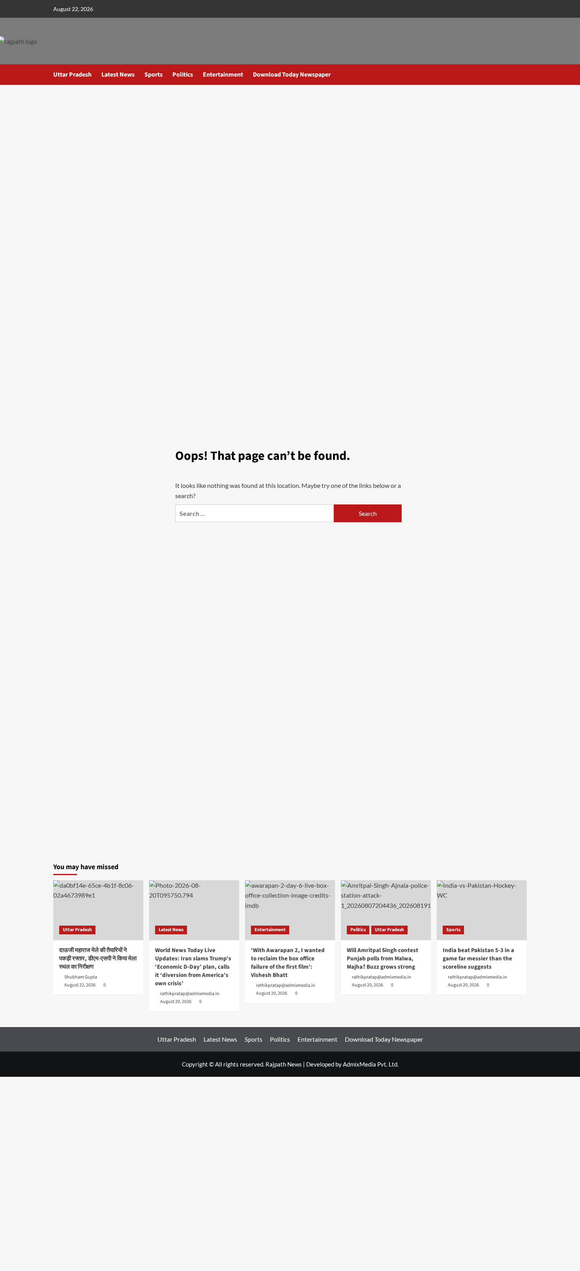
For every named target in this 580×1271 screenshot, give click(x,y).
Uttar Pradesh (72, 74)
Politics (182, 74)
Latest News (118, 74)
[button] (522, 74)
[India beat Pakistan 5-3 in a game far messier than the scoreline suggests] (482, 910)
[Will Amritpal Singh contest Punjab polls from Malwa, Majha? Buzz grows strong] (386, 910)
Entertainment (223, 74)
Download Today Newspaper (292, 74)
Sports (153, 74)
